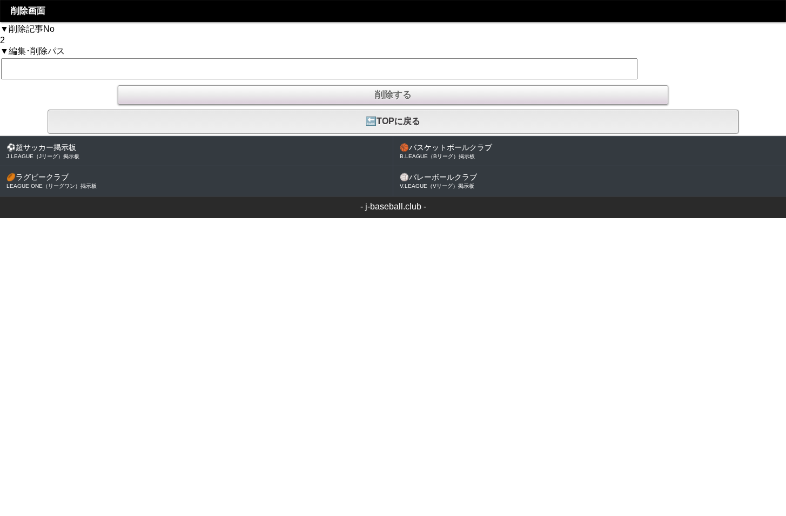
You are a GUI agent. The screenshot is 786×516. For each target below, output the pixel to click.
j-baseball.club (393, 206)
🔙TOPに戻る (393, 121)
